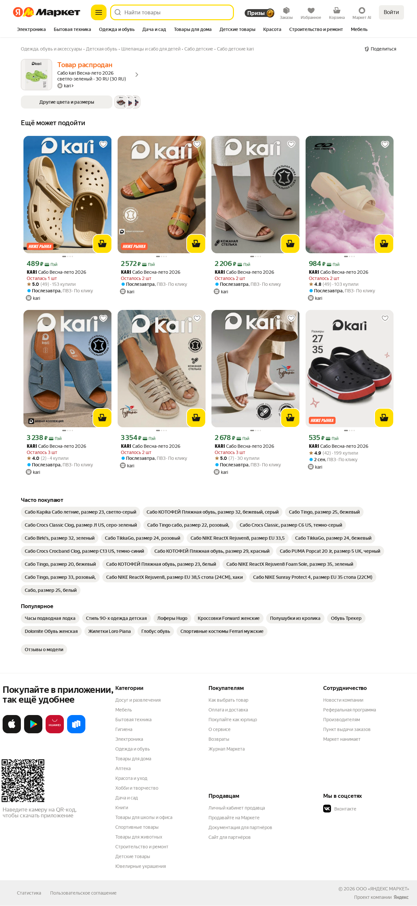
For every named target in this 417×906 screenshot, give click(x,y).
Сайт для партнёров (229, 837)
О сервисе (219, 729)
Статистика (29, 893)
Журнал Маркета (226, 749)
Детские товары (132, 856)
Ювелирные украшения (140, 866)
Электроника (129, 739)
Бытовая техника (133, 719)
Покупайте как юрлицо (232, 719)
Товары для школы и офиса (143, 817)
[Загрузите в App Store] (12, 732)
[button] (80, 102)
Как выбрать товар (228, 700)
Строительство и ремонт (141, 846)
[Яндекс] (401, 897)
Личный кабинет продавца (236, 808)
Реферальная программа (349, 709)
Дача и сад (126, 797)
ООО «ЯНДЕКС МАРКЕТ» (382, 888)
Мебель (123, 709)
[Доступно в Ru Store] (76, 732)
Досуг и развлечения (138, 700)
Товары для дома (133, 758)
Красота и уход (131, 778)
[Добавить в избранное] (103, 144)
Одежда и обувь (132, 749)
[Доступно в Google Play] (33, 732)
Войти (391, 12)
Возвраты (218, 739)
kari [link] (32, 272)
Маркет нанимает (342, 739)
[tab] (31, 30)
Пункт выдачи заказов (347, 729)
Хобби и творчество (136, 788)
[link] (80, 512)
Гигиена (123, 729)
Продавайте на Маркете (234, 817)
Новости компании (343, 700)
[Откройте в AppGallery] (55, 732)
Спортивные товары (137, 827)
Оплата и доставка (228, 709)
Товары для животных (138, 837)
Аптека (123, 768)
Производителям (341, 719)
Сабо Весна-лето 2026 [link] (56, 272)
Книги (121, 807)
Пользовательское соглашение (83, 893)
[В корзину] (102, 244)
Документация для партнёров (240, 827)
